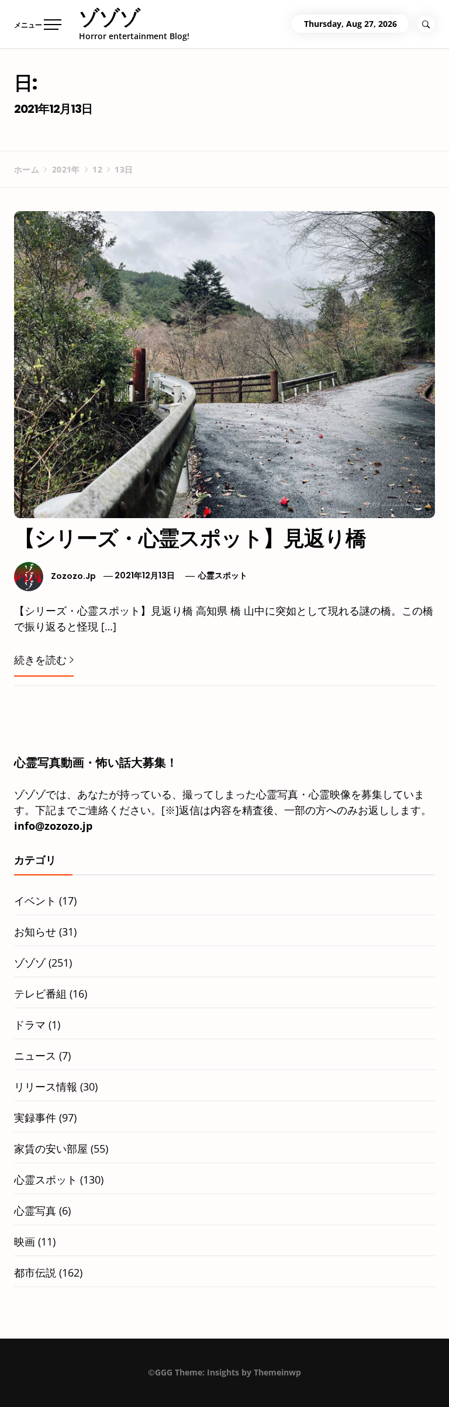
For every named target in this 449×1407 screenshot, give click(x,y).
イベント (35, 901)
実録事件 (35, 1118)
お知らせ (35, 932)
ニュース (35, 1056)
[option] (144, 1382)
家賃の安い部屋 (51, 1149)
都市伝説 (35, 1272)
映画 (24, 1241)
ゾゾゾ (109, 18)
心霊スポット (222, 575)
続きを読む (40, 660)
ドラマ (30, 1025)
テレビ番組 (40, 994)
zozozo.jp (73, 575)
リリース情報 (45, 1087)
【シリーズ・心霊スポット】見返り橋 (190, 538)
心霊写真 (35, 1210)
